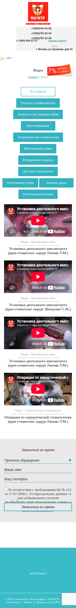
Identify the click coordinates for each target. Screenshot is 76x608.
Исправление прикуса (38, 160)
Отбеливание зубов (20, 182)
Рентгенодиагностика (38, 194)
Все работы (38, 91)
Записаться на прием (38, 507)
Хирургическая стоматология (38, 137)
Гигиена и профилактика (38, 103)
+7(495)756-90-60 (41, 33)
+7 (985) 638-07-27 (27, 41)
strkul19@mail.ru (38, 573)
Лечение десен (56, 182)
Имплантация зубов (38, 148)
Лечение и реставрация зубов (38, 114)
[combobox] (38, 460)
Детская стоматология (38, 171)
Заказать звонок (57, 41)
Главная (32, 77)
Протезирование (38, 125)
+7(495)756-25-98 (41, 38)
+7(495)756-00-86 (41, 28)
